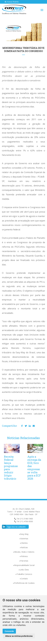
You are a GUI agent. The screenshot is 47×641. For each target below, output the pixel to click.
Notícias (24, 547)
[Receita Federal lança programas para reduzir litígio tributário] (12, 448)
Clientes (24, 543)
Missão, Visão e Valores (24, 552)
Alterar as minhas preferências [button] (19, 636)
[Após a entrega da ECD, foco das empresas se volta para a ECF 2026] (35, 448)
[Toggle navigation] (42, 10)
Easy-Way (24, 534)
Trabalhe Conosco (24, 574)
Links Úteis (24, 569)
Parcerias (24, 561)
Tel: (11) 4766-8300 (24, 521)
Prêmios (24, 556)
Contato (24, 578)
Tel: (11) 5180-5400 (24, 518)
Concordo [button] (9, 631)
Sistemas (24, 538)
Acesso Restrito (13, 2)
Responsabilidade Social (24, 565)
